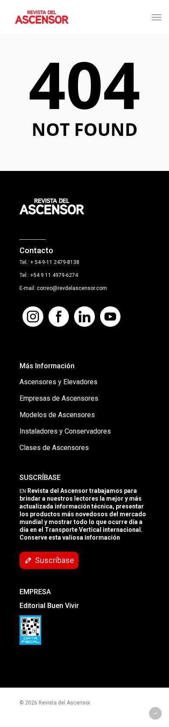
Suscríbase (54, 560)
